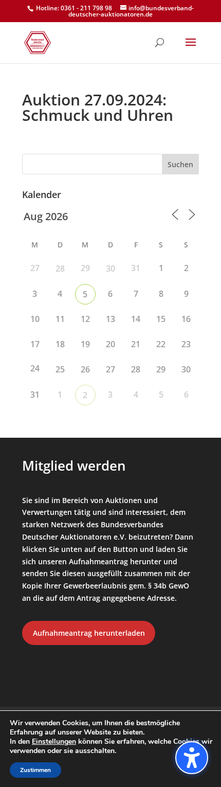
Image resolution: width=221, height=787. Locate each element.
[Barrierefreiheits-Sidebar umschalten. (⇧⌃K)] (191, 757)
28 (60, 268)
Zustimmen (35, 770)
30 (110, 268)
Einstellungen (54, 741)
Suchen (180, 164)
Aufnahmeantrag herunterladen (89, 633)
